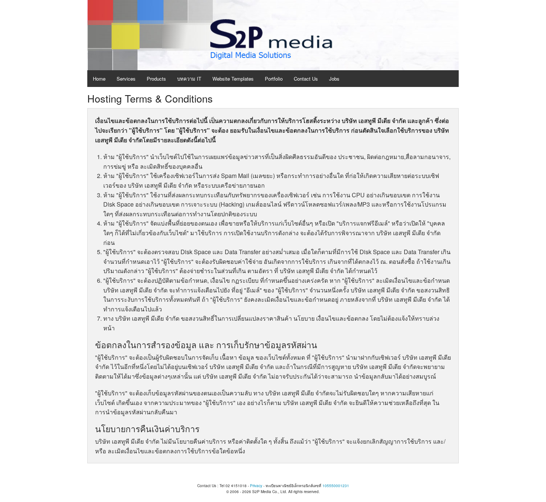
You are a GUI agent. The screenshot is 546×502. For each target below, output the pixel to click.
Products (156, 78)
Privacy (256, 485)
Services (126, 78)
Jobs (334, 78)
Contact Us (306, 78)
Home (99, 78)
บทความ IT (189, 78)
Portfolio (274, 78)
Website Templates (233, 78)
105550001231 (335, 485)
